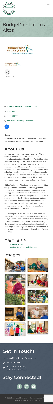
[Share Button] (7, 72)
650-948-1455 (13, 362)
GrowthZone (34, 400)
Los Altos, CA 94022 (17, 368)
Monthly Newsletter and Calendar (23, 247)
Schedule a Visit (16, 244)
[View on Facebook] (7, 128)
